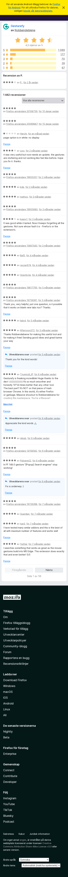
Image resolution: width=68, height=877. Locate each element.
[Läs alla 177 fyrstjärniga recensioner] (33, 54)
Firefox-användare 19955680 (22, 209)
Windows (9, 686)
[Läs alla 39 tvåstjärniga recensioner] (33, 63)
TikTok (7, 810)
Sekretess (8, 834)
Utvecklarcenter (13, 634)
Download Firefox (15, 680)
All (4, 715)
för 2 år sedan (30, 82)
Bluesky (8, 815)
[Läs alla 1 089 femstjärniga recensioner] (33, 50)
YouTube (9, 804)
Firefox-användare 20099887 (21, 124)
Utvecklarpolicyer (14, 640)
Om (5, 617)
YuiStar (23, 544)
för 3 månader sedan (40, 196)
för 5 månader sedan (50, 287)
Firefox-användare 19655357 (21, 177)
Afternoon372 (27, 330)
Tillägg (8, 611)
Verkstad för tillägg (15, 628)
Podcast (8, 821)
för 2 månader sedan (37, 150)
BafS (22, 255)
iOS (5, 697)
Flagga (6, 144)
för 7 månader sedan (50, 504)
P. (21, 82)
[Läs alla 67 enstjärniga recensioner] (33, 67)
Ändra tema (9, 865)
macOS (8, 691)
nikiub (23, 438)
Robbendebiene (25, 30)
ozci (22, 150)
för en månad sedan (38, 133)
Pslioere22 (25, 460)
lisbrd (23, 320)
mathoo (24, 196)
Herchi (23, 133)
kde (22, 187)
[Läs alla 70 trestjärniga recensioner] (33, 59)
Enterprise (9, 753)
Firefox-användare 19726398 (21, 504)
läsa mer (7, 404)
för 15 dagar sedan (49, 124)
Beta (6, 737)
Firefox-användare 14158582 (21, 450)
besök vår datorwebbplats (37, 10)
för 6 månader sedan (45, 374)
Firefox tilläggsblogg (16, 623)
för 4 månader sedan (37, 255)
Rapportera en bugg (16, 658)
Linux (6, 709)
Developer (10, 781)
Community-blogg (15, 646)
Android (8, 703)
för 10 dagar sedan (49, 111)
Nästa (49, 570)
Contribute (10, 776)
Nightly (8, 731)
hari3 (22, 523)
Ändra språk (9, 859)
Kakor (22, 834)
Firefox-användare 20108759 (21, 111)
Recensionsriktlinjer (15, 663)
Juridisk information (40, 834)
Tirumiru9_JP (26, 374)
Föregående (19, 570)
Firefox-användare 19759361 (21, 300)
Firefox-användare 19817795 (21, 287)
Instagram (9, 798)
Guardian (25, 514)
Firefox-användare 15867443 (21, 245)
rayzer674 (25, 265)
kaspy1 (23, 219)
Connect (8, 770)
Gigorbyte (25, 275)
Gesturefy (17, 26)
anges (23, 840)
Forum (7, 652)
